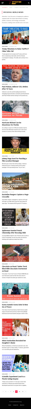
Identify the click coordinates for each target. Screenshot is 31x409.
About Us (22, 405)
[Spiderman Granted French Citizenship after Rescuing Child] (15, 217)
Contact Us (15, 405)
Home (9, 405)
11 (22, 391)
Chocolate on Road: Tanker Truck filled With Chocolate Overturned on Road (14, 268)
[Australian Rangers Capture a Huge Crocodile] (15, 181)
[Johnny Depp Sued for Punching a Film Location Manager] (15, 145)
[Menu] (3, 3)
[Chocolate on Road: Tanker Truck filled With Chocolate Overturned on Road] (15, 253)
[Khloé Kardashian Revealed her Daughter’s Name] (15, 327)
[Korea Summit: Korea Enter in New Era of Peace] (15, 291)
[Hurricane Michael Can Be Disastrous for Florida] (15, 109)
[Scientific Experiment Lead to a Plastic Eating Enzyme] (15, 363)
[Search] (28, 3)
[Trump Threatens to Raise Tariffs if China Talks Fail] (15, 35)
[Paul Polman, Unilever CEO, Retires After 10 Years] (15, 73)
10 (19, 391)
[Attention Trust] (15, 2)
